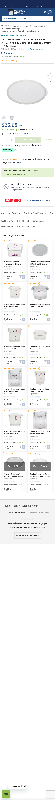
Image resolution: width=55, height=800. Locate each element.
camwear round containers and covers (20, 31)
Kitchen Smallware (21, 26)
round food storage (11, 29)
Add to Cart (26, 140)
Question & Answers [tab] (39, 512)
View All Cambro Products (12, 35)
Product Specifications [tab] (35, 213)
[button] (45, 12)
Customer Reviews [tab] (16, 512)
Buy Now (48, 140)
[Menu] (3, 12)
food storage (39, 26)
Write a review (36, 49)
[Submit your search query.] (51, 18)
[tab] (4, 117)
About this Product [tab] (10, 213)
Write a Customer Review (27, 535)
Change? (25, 133)
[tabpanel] (27, 223)
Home (6, 26)
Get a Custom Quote (15, 174)
